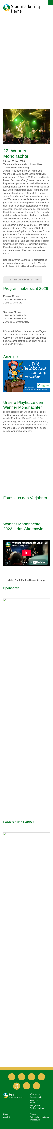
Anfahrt (6, 1117)
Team (32, 1102)
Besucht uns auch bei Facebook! (24, 280)
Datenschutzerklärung (39, 1117)
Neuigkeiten (35, 1105)
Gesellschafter (36, 1097)
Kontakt (6, 1114)
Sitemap (33, 1114)
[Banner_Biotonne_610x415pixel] (26, 376)
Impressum (35, 1120)
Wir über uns (35, 1094)
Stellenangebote (37, 1108)
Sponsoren (35, 1100)
